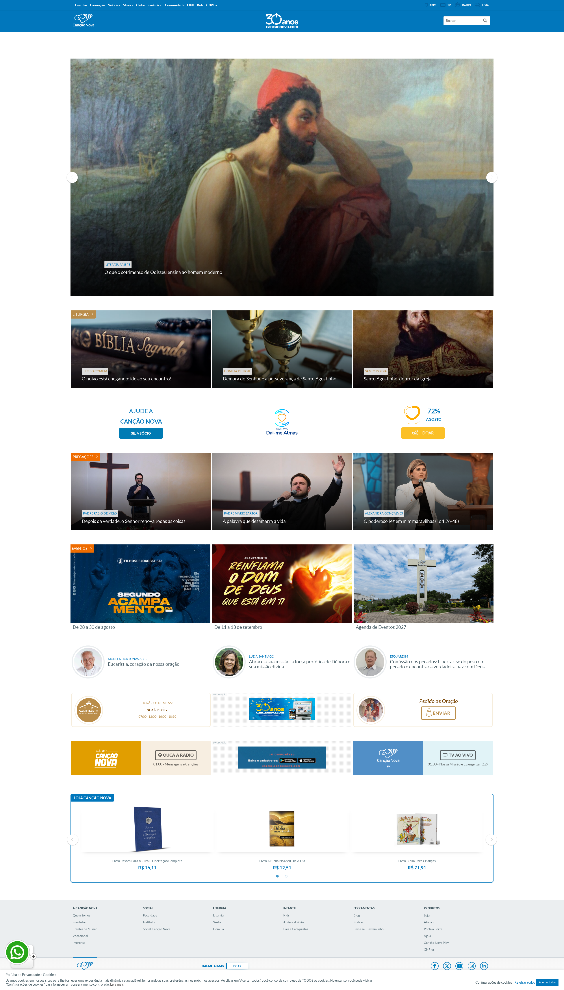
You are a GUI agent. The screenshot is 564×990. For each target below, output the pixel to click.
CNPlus (429, 949)
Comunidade (174, 5)
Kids (286, 915)
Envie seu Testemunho (369, 929)
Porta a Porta (433, 929)
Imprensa (79, 942)
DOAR (428, 433)
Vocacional (80, 936)
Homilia (218, 929)
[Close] (33, 956)
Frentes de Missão (85, 929)
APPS (432, 5)
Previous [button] (72, 177)
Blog (357, 915)
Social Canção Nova (156, 929)
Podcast (359, 922)
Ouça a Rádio (178, 755)
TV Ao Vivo (461, 755)
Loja (427, 915)
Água (427, 936)
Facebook (434, 966)
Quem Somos (81, 915)
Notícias (114, 5)
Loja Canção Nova (92, 798)
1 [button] (277, 876)
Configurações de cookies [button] (493, 982)
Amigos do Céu (293, 922)
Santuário (155, 5)
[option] (282, 177)
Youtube (459, 966)
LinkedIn (484, 966)
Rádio (466, 5)
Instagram (471, 966)
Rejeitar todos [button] (524, 982)
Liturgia (81, 314)
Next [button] (491, 177)
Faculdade (150, 915)
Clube (140, 5)
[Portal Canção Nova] (83, 20)
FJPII (190, 5)
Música (128, 5)
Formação (97, 5)
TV (449, 5)
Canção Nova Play (436, 942)
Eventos (79, 548)
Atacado (429, 922)
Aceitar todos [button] (547, 982)
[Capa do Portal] (282, 19)
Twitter (447, 966)
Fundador (79, 922)
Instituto (149, 922)
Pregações (83, 457)
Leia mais (117, 984)
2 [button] (286, 876)
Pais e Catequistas (295, 929)
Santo (217, 922)
